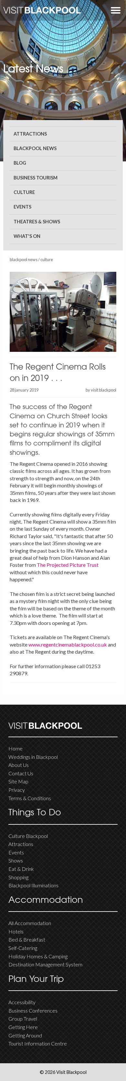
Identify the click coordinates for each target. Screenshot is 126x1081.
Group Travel (22, 1018)
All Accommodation (29, 923)
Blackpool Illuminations (33, 885)
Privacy (16, 790)
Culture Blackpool (28, 836)
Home (15, 748)
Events (22, 206)
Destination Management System (45, 964)
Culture (24, 192)
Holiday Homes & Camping (38, 956)
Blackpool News (35, 148)
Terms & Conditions (29, 798)
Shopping (18, 877)
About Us (18, 765)
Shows (15, 860)
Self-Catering (22, 948)
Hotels (16, 931)
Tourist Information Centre (37, 1043)
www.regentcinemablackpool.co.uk (67, 644)
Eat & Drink (21, 869)
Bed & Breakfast (26, 939)
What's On (27, 236)
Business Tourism (36, 177)
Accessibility (22, 1002)
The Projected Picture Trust (68, 565)
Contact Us (20, 773)
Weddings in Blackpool (33, 757)
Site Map (18, 781)
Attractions (30, 134)
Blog (20, 163)
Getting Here (23, 1027)
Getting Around (25, 1035)
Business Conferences (33, 1010)
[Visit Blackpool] (42, 10)
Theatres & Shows (37, 221)
